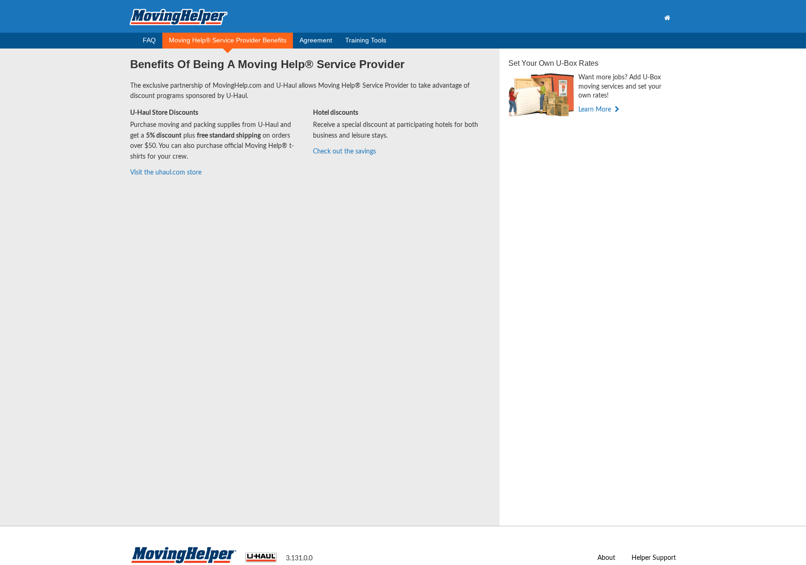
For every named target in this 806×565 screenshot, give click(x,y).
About (606, 558)
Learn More (595, 109)
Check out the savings (344, 151)
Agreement (315, 40)
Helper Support (654, 558)
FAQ (149, 40)
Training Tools (365, 40)
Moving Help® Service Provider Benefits (227, 40)
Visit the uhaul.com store (166, 172)
